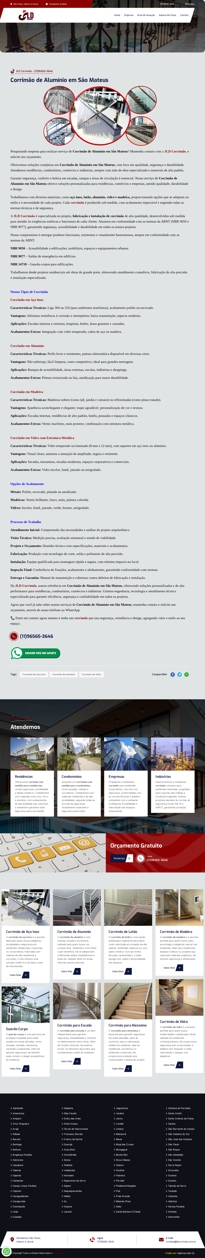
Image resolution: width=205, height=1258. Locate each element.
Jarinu (119, 1118)
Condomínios (72, 776)
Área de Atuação (146, 15)
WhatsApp (190, 4)
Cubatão (17, 1216)
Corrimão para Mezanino (128, 1025)
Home (117, 15)
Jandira (120, 1113)
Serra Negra (174, 1165)
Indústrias (163, 776)
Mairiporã (121, 1134)
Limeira (119, 1128)
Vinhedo (172, 1211)
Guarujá (68, 1144)
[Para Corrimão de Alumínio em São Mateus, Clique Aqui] (35, 652)
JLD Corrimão (175, 151)
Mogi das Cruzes (125, 1144)
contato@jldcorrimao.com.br (181, 1241)
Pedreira (120, 1175)
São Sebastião (175, 1154)
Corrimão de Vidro (91, 674)
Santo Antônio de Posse (181, 1118)
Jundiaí (120, 1123)
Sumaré (172, 1175)
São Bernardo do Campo (181, 1128)
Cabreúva (18, 1160)
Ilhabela (68, 1165)
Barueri (16, 1139)
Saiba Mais (15, 975)
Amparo (17, 1118)
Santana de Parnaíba (179, 1108)
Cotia (15, 1211)
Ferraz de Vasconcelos (76, 1128)
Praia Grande (123, 1196)
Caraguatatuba (20, 1196)
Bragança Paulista (22, 1154)
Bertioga (17, 1144)
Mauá (119, 1139)
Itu (65, 1201)
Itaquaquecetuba (73, 1191)
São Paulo (173, 1144)
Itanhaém (69, 1175)
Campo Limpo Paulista (24, 1185)
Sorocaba (173, 1170)
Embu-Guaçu (71, 1123)
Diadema (68, 1108)
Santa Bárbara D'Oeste (128, 1211)
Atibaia (16, 1134)
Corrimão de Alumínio (63, 674)
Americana (18, 1113)
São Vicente (174, 1160)
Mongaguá (121, 1149)
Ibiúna (67, 1160)
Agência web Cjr (186, 1253)
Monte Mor (122, 1154)
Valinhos (172, 1201)
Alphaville (18, 1108)
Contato (184, 15)
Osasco (120, 1165)
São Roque (174, 1149)
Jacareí (68, 1211)
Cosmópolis (19, 1206)
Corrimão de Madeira (176, 932)
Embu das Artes (72, 1118)
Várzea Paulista (176, 1206)
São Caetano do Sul (178, 1134)
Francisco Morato (73, 1134)
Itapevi (67, 1185)
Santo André (175, 1113)
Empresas (116, 776)
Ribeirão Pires (123, 1201)
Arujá (15, 1128)
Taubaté (172, 1191)
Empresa (128, 15)
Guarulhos (69, 1149)
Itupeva (68, 1206)
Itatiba (67, 1196)
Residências (24, 776)
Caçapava (18, 1165)
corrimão (77, 202)
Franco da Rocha (73, 1139)
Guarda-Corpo (17, 1029)
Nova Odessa (123, 1160)
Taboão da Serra (177, 1185)
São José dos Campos (180, 1139)
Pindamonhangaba (126, 1185)
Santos (171, 1123)
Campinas (18, 1180)
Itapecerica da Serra (74, 1180)
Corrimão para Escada (74, 1025)
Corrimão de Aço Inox (34, 674)
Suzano (172, 1180)
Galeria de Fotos (167, 15)
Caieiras (17, 1170)
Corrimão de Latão (123, 932)
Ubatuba (172, 1196)
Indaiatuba (69, 1170)
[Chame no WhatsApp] (6, 1251)
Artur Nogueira (21, 1123)
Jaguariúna (122, 1108)
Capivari (17, 1191)
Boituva (17, 1149)
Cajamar (17, 1175)
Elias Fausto (70, 1113)
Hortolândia (70, 1154)
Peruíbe (120, 1180)
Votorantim (174, 1216)
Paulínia (120, 1170)
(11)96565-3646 (167, 4)
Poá (118, 1191)
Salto (118, 1206)
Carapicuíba (19, 1201)
